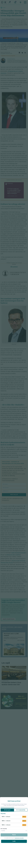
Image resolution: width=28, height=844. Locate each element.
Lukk (14, 841)
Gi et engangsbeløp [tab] (20, 810)
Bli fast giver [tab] (7, 810)
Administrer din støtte (19, 838)
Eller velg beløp (4, 828)
